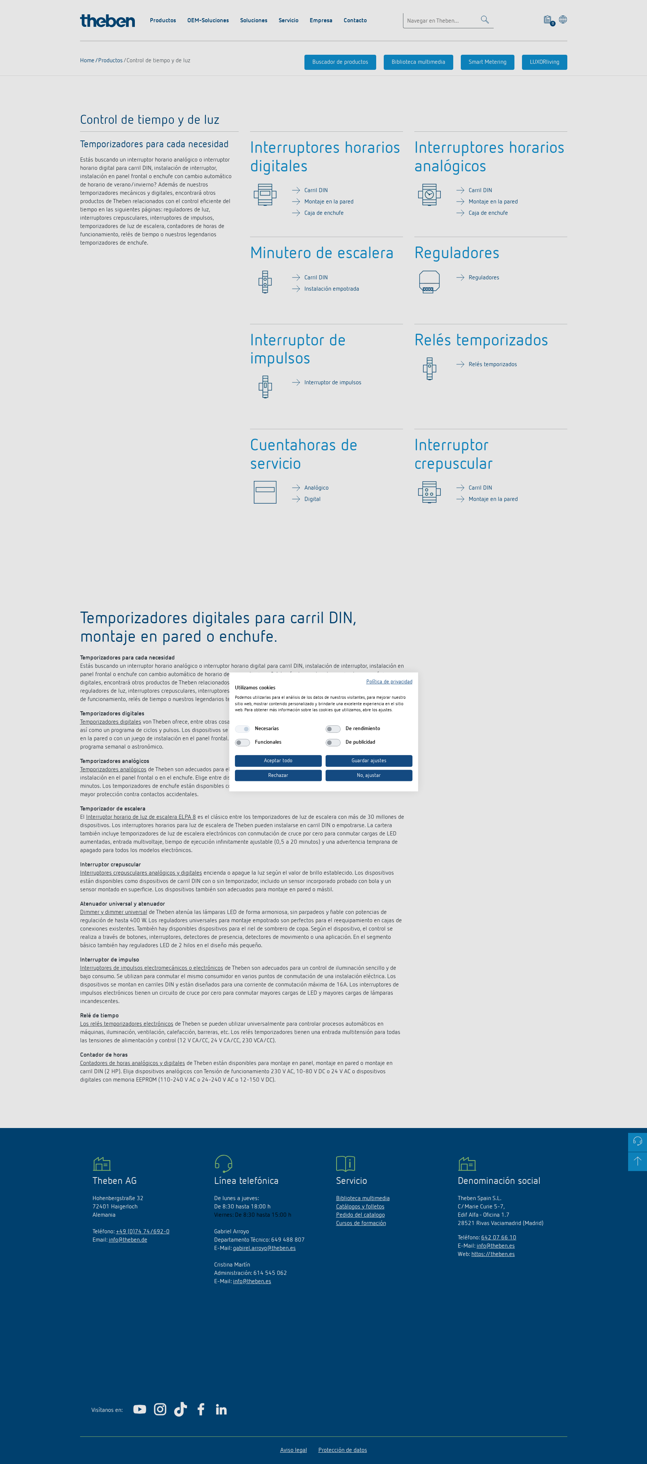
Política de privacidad (389, 681)
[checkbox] (242, 729)
